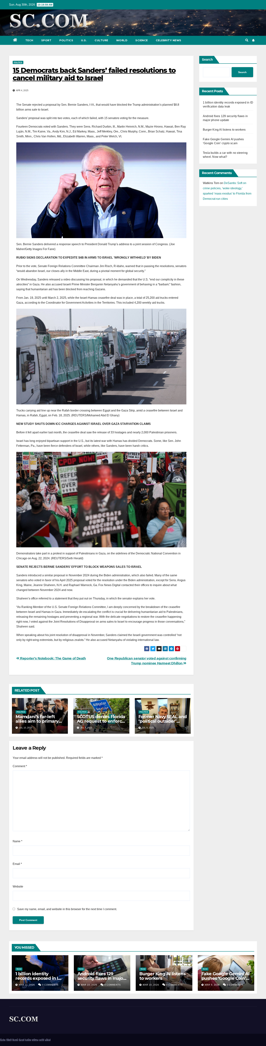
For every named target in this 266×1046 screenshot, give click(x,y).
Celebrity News (168, 40)
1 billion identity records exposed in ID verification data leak (38, 978)
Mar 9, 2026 (212, 985)
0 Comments (50, 985)
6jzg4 (21, 1039)
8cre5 (15, 1039)
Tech (29, 40)
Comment (20, 766)
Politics (66, 40)
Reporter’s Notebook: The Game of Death (52, 658)
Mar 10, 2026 (89, 985)
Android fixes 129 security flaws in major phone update (101, 978)
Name (17, 841)
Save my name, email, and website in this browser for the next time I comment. (67, 909)
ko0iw (28, 1039)
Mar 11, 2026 (27, 985)
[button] (246, 40)
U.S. (84, 40)
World (122, 40)
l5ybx (3, 1039)
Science (141, 40)
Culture (101, 40)
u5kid (47, 1039)
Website (18, 886)
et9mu (35, 1039)
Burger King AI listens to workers (224, 129)
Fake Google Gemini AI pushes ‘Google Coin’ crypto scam (225, 978)
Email (17, 863)
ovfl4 (41, 1039)
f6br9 (9, 1039)
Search (207, 59)
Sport (46, 40)
